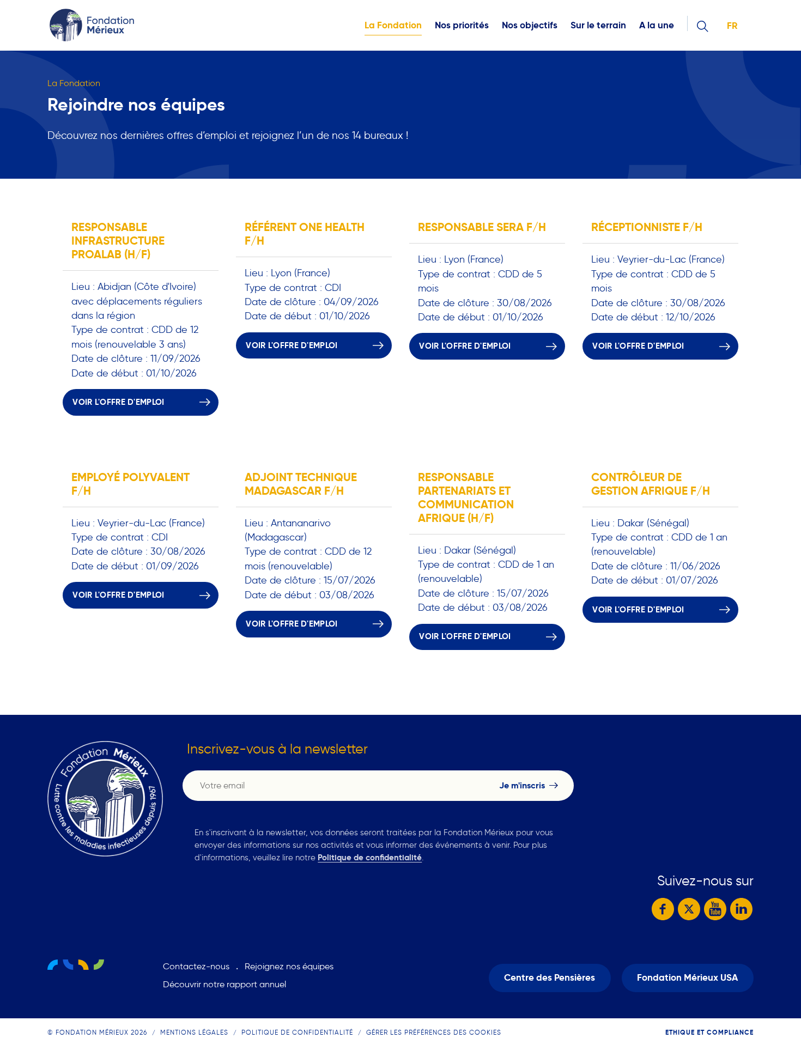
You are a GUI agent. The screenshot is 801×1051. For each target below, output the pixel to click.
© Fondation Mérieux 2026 (97, 1032)
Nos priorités (462, 25)
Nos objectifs (529, 25)
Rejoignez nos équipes (289, 966)
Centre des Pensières (549, 977)
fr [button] (732, 26)
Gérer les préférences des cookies (433, 1032)
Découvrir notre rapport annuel (224, 984)
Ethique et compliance (709, 1032)
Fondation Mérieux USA (687, 977)
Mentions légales (194, 1032)
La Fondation (393, 25)
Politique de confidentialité (370, 857)
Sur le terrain (598, 25)
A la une (656, 25)
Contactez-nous (196, 966)
